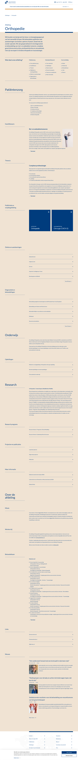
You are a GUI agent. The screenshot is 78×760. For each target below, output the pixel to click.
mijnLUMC (65, 2)
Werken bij (58, 738)
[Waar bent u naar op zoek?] (61, 2)
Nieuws (57, 741)
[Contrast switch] (55, 2)
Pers (57, 747)
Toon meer (32, 151)
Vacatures (58, 735)
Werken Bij (56, 545)
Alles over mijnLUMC (33, 738)
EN (59, 2)
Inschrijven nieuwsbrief (61, 744)
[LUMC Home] (10, 2)
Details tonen (16, 757)
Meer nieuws (32, 717)
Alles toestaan (69, 752)
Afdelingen (7, 15)
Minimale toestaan (69, 755)
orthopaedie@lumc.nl (40, 537)
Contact (30, 735)
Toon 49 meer (68, 281)
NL (57, 2)
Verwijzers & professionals (34, 747)
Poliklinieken (31, 741)
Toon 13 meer (68, 326)
